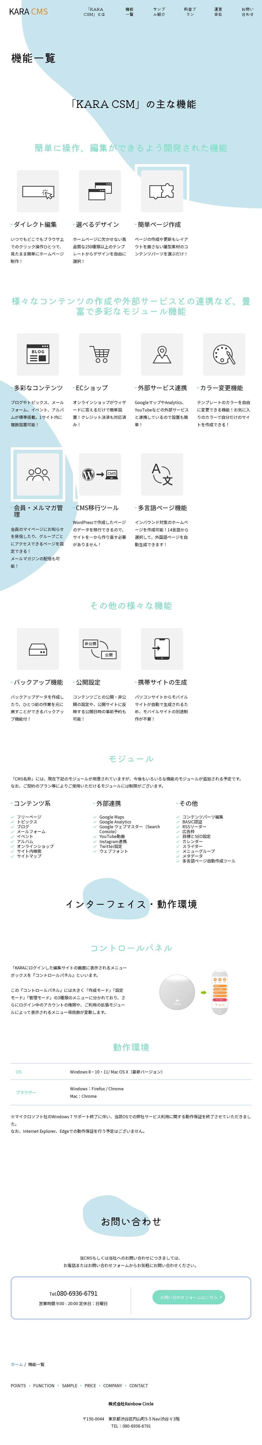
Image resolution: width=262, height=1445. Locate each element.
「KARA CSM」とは (94, 11)
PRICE (90, 1385)
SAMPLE (69, 1385)
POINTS (18, 1385)
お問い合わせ (248, 11)
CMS (38, 11)
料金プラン (190, 11)
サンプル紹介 (159, 11)
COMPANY (112, 1385)
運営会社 (218, 11)
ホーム (17, 1364)
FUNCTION (43, 1385)
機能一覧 (129, 11)
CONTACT (138, 1385)
